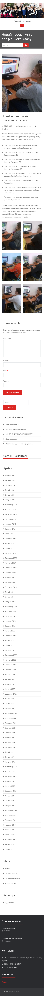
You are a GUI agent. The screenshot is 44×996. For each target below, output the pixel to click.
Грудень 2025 (10, 500)
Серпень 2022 (10, 670)
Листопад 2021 (11, 713)
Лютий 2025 (9, 544)
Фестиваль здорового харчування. (19, 444)
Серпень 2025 (10, 519)
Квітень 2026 (10, 480)
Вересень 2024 (10, 568)
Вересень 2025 (10, 514)
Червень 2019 (10, 825)
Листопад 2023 (11, 607)
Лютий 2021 (9, 752)
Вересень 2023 (10, 616)
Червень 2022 (10, 679)
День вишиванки (12, 424)
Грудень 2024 (10, 553)
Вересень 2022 (10, 665)
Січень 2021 (9, 757)
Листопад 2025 (11, 505)
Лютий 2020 (9, 796)
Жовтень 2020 (10, 772)
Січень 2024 (9, 597)
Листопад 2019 (11, 810)
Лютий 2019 (9, 844)
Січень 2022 (9, 704)
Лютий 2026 (9, 490)
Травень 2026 (10, 476)
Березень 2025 (10, 539)
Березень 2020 (10, 791)
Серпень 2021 (10, 728)
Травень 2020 (10, 781)
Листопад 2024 (11, 558)
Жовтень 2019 (10, 815)
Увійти (7, 869)
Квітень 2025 (10, 534)
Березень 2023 (10, 636)
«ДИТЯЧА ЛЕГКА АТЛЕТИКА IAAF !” (19, 434)
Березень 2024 (10, 587)
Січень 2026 (9, 495)
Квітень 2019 (10, 835)
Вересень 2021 (10, 723)
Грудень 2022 (10, 650)
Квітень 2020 (10, 786)
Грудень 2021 (10, 709)
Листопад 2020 (11, 767)
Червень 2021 (10, 733)
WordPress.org (10, 883)
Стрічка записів (11, 874)
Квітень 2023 (10, 631)
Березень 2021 (10, 747)
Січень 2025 (9, 548)
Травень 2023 (10, 626)
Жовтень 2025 (10, 510)
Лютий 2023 (9, 641)
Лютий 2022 (9, 699)
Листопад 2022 (11, 655)
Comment (7, 338)
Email (5, 371)
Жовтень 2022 (10, 660)
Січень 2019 (9, 849)
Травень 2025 (10, 529)
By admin (5, 129)
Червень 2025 (10, 524)
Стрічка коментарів (12, 878)
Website (6, 381)
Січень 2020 (9, 801)
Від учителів (9, 903)
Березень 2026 (10, 485)
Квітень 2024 (10, 582)
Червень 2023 (10, 621)
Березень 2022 (10, 694)
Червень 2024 (10, 573)
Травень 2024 (10, 577)
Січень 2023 (9, 645)
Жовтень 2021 (10, 718)
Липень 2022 (10, 675)
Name (6, 361)
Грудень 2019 (10, 806)
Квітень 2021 (10, 742)
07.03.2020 (8, 126)
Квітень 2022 (10, 689)
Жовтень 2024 (10, 563)
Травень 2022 (10, 684)
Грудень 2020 (10, 762)
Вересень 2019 (10, 820)
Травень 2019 (10, 830)
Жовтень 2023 (10, 611)
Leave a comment (25, 126)
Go (25, 45)
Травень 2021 (10, 738)
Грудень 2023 (10, 602)
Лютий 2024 (9, 592)
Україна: (5, 982)
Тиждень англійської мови (16, 429)
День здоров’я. (11, 439)
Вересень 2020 (10, 776)
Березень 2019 (10, 840)
